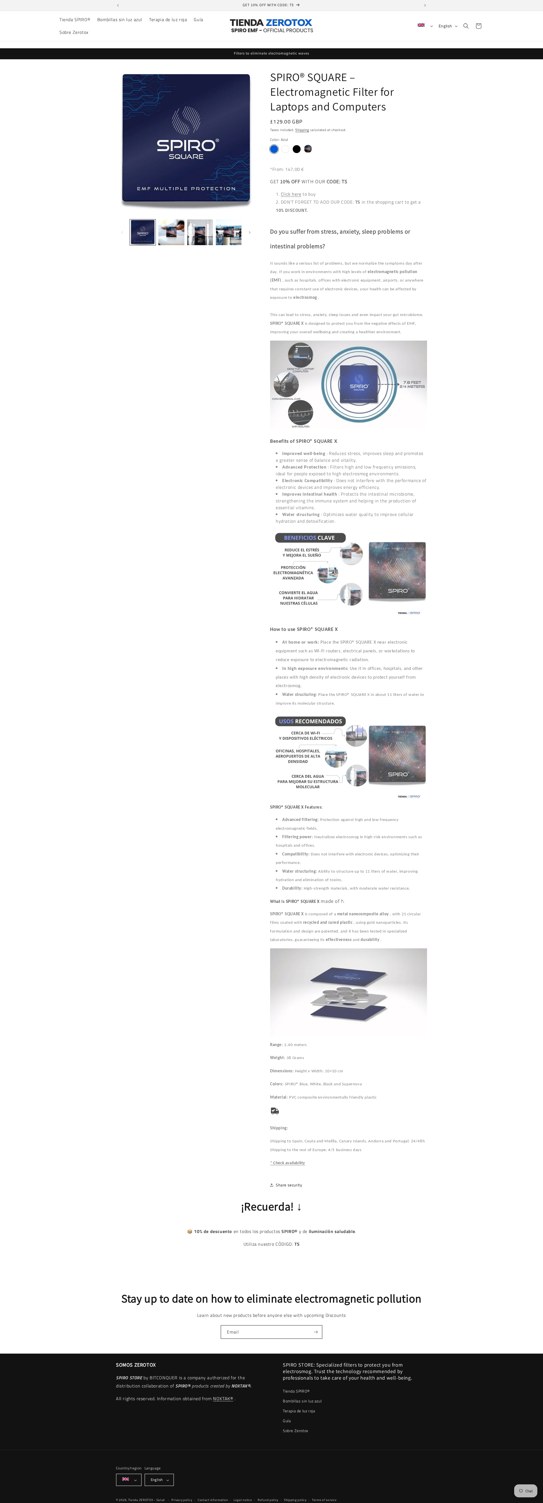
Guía (287, 1421)
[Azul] (274, 149)
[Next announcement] (425, 5)
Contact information (213, 1500)
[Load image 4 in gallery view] (229, 232)
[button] (466, 26)
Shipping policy (295, 1500)
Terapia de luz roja (299, 1411)
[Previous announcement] (118, 5)
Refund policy (268, 1500)
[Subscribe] (315, 1332)
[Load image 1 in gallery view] (143, 232)
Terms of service (324, 1500)
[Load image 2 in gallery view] (171, 232)
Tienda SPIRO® (296, 1391)
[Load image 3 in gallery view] (200, 232)
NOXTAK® (223, 1398)
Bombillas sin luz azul (302, 1401)
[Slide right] (250, 232)
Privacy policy (181, 1500)
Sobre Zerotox (295, 1431)
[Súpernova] (308, 149)
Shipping (302, 129)
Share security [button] (289, 1185)
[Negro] (297, 149)
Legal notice (243, 1500)
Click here (291, 194)
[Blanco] (285, 149)
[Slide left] (122, 232)
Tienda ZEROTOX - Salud (146, 1500)
